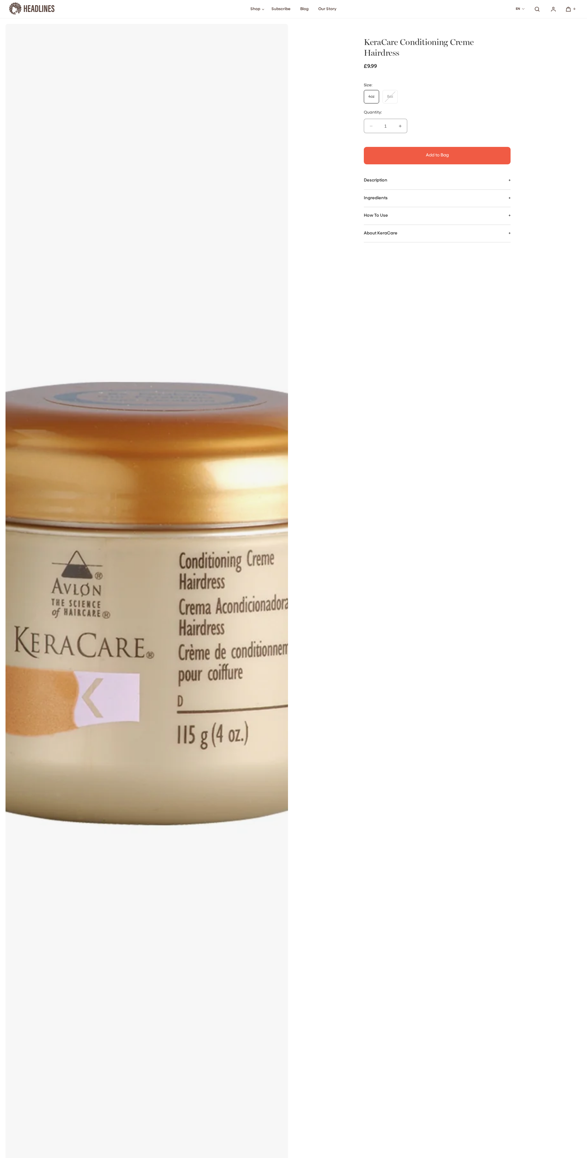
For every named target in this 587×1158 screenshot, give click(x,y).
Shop (255, 9)
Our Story (327, 9)
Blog (304, 9)
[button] (537, 9)
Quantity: (373, 112)
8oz (392, 99)
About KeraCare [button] (380, 233)
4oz (371, 97)
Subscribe (280, 9)
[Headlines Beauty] (31, 9)
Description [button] (375, 180)
